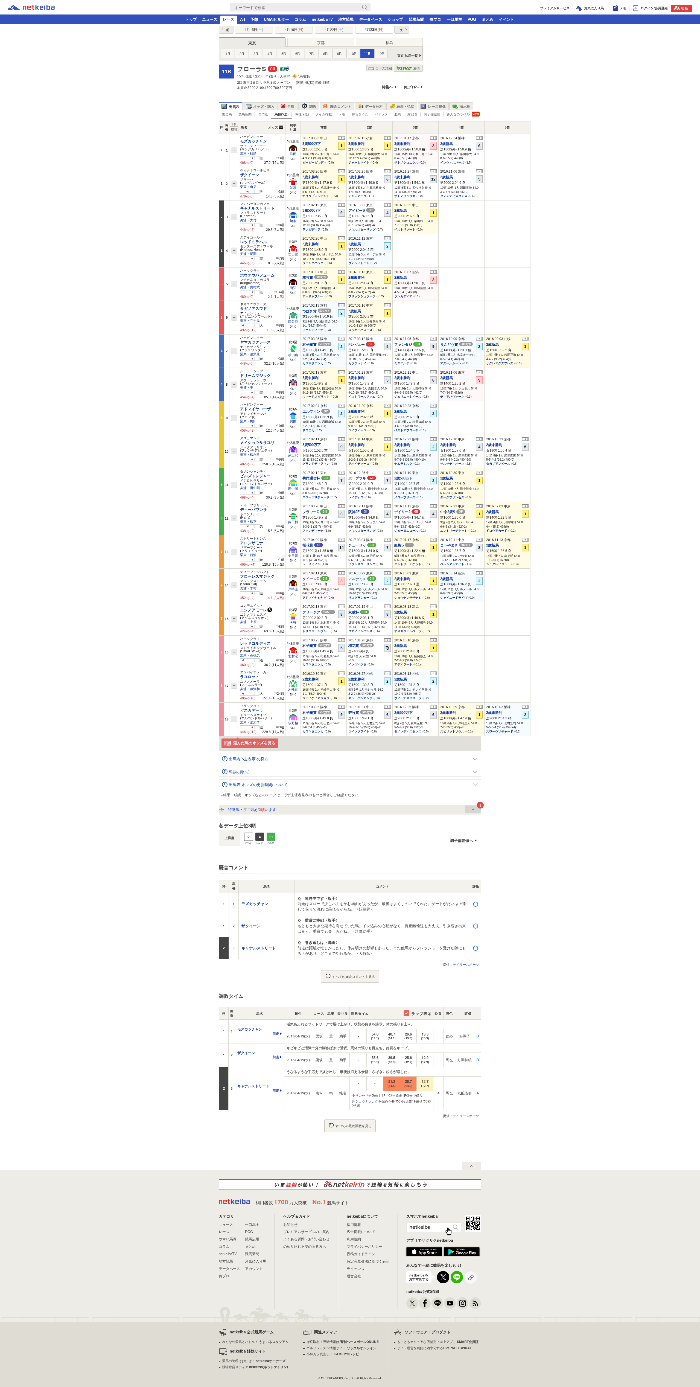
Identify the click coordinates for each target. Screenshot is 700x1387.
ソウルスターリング (361, 229)
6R (297, 53)
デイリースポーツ (466, 964)
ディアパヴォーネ (452, 396)
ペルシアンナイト (452, 564)
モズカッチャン (253, 141)
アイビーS (360, 210)
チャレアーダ (357, 195)
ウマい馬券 (228, 1238)
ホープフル (361, 478)
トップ (191, 19)
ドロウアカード (496, 530)
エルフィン (315, 411)
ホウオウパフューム (257, 275)
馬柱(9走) (302, 114)
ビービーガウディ (314, 162)
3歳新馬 (354, 311)
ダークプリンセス (452, 497)
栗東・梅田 (248, 421)
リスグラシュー (358, 597)
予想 (254, 19)
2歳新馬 (446, 144)
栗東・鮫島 (248, 153)
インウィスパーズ (452, 162)
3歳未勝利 (356, 144)
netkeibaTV (322, 19)
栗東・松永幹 (250, 454)
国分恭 (293, 321)
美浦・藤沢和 (250, 689)
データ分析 (374, 106)
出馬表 (234, 106)
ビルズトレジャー (255, 476)
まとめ (487, 19)
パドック (381, 114)
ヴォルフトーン (358, 262)
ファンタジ (407, 344)
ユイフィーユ (357, 430)
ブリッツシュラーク (361, 296)
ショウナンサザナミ (407, 597)
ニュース (209, 19)
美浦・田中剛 (250, 488)
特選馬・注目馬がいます (226, 809)
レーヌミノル (311, 564)
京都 (321, 42)
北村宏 (293, 656)
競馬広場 (252, 1238)
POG (472, 19)
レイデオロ (355, 497)
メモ (342, 114)
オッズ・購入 (264, 106)
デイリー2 (406, 512)
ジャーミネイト (358, 162)
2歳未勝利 (402, 177)
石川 (293, 388)
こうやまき (455, 545)
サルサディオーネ (452, 463)
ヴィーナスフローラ (407, 698)
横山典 (293, 355)
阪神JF (357, 512)
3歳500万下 (311, 144)
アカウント (254, 1268)
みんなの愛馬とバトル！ (255, 1341)
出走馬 (227, 114)
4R (269, 53)
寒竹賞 (314, 277)
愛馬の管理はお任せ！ (253, 1360)
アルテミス (361, 579)
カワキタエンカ (312, 363)
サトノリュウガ (404, 195)
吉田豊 (293, 254)
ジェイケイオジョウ (315, 698)
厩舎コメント (340, 106)
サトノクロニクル (406, 162)
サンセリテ (363, 1095)
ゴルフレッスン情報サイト (341, 1347)
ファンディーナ (312, 330)
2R (242, 53)
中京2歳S (451, 512)
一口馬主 (454, 19)
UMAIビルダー (276, 19)
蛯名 (293, 221)
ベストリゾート (404, 229)
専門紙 (263, 114)
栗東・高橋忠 (250, 655)
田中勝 (293, 489)
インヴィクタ (357, 664)
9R (339, 53)
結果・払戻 (405, 106)
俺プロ (435, 19)
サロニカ (308, 430)
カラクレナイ (357, 363)
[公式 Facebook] (425, 1303)
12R (381, 53)
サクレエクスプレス (499, 363)
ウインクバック (312, 262)
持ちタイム (360, 114)
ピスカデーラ (251, 710)
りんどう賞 (455, 344)
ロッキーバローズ (360, 330)
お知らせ (290, 1224)
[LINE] (437, 1303)
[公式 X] (412, 1303)
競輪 (684, 8)
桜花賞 (311, 545)
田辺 (293, 288)
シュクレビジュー (498, 564)
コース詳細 (383, 68)
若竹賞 (360, 713)
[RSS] (475, 1303)
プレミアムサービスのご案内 (306, 1231)
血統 (397, 114)
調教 (312, 106)
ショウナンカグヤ (368, 1101)
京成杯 (357, 612)
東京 (252, 42)
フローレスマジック (257, 576)
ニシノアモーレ (253, 610)
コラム (300, 19)
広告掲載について (361, 1231)
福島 (389, 42)
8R (325, 53)
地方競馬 (346, 19)
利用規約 (354, 1238)
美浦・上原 (248, 622)
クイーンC (314, 579)
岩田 (293, 422)
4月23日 (374, 29)
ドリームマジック (255, 375)
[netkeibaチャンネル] (450, 1303)
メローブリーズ (404, 497)
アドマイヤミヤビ (314, 597)
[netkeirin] (350, 1184)
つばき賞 (316, 311)
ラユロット (249, 676)
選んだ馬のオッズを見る (254, 742)
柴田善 (293, 556)
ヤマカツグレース (255, 342)
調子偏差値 (432, 114)
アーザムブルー (312, 296)
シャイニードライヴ (453, 597)
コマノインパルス (360, 631)
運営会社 (354, 1275)
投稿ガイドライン (361, 1253)
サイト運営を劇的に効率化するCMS (434, 1347)
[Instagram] (462, 1303)
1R (228, 53)
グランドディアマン (315, 463)
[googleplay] (462, 1255)
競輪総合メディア (255, 1366)
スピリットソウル (452, 731)
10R (353, 53)
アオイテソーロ (358, 463)
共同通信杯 (315, 478)
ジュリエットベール (407, 396)
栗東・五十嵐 (250, 320)
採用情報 (354, 1224)
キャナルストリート (257, 208)
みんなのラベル (458, 114)
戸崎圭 (293, 589)
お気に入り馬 (255, 1261)
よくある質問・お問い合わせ (306, 1238)
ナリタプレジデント (315, 195)
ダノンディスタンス (453, 195)
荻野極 (293, 723)
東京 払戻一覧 (407, 55)
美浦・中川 (248, 387)
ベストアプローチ (406, 430)
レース (228, 19)
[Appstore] (424, 1255)
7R (311, 53)
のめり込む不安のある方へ (304, 1246)
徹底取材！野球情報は (343, 1341)
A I (242, 19)
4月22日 (334, 29)
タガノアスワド (253, 308)
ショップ (395, 19)
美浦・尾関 (248, 254)
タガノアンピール (498, 463)
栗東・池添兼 (250, 354)
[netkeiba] (31, 8)
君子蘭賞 (316, 344)
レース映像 (437, 106)
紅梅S (402, 545)
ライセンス (355, 1268)
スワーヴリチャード (315, 497)
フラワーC (314, 512)
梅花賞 (360, 646)
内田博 (293, 522)
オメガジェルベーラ (407, 631)
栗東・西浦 (248, 555)
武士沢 (293, 455)
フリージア (317, 612)
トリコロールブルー (315, 631)
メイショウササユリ (257, 442)
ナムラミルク (403, 463)
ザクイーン (249, 175)
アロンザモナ (251, 543)
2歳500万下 (403, 478)
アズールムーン (450, 363)
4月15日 (253, 29)
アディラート (403, 664)
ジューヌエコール (406, 530)
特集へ (387, 86)
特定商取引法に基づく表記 (368, 1261)
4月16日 (294, 29)
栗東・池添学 (250, 722)
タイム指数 (324, 114)
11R (367, 53)
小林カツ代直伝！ (333, 1353)
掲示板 (464, 106)
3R (255, 53)
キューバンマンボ (360, 698)
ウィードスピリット (315, 396)
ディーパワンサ (253, 509)
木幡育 (293, 689)
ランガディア (311, 229)
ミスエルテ (401, 363)
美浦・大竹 (248, 220)
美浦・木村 (248, 588)
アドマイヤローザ (255, 409)
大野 (293, 623)
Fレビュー (360, 344)
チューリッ (361, 545)
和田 (293, 154)
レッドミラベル (253, 242)
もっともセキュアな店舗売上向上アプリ (438, 1341)
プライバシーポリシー (364, 1246)
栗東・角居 (248, 187)
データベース (370, 19)
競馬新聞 (416, 19)
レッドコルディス (255, 643)
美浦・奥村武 (250, 287)
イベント (506, 19)
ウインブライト (358, 731)
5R (283, 53)
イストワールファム (361, 396)
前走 (276, 1033)
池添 (293, 188)
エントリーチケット (453, 530)
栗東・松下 (248, 522)
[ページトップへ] (471, 1166)
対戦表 (412, 114)
